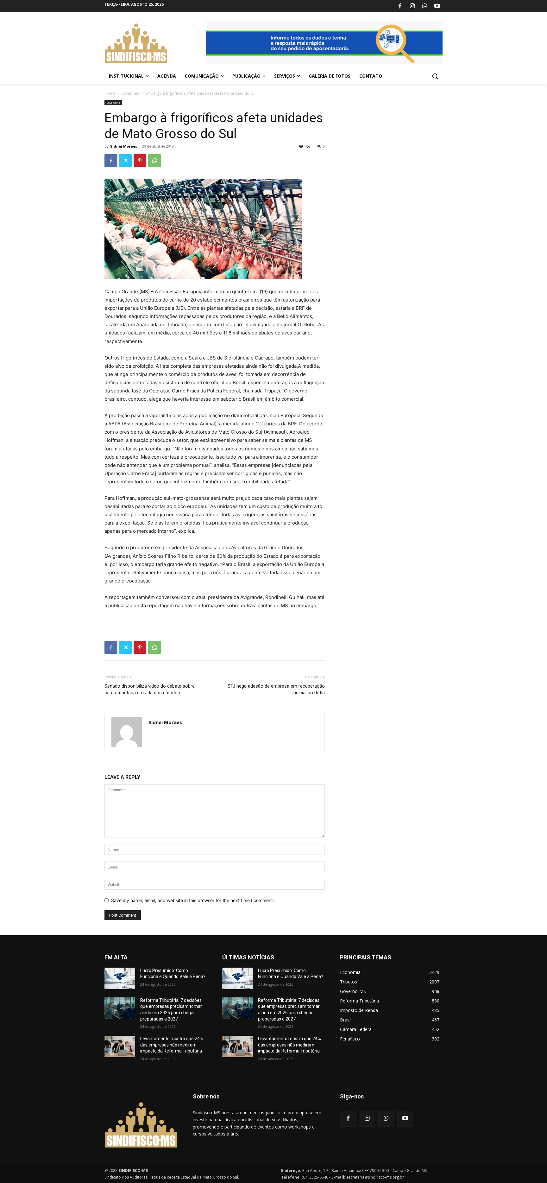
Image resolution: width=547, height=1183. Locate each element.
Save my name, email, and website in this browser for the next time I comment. (192, 900)
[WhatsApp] (424, 6)
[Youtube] (437, 6)
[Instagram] (412, 6)
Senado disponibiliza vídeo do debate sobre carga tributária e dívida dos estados (149, 689)
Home (110, 93)
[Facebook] (399, 6)
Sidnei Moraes (123, 146)
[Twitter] (125, 160)
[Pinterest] (140, 160)
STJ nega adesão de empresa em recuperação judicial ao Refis (276, 689)
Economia (130, 93)
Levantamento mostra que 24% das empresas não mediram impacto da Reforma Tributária (171, 1044)
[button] (435, 76)
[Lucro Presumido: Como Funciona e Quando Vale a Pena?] (119, 978)
